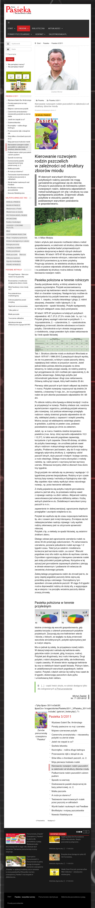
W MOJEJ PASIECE (43, 115)
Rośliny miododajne (13, 222)
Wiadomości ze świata (14, 212)
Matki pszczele (11, 254)
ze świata (64, 860)
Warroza (22, 254)
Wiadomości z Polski (13, 209)
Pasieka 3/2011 (57, 43)
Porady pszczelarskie (19, 34)
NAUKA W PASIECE (13, 205)
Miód (8, 231)
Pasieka (23, 28)
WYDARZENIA (11, 219)
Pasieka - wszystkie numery (25, 897)
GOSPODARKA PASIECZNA (16, 234)
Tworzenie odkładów (16, 318)
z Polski (51, 845)
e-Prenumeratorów (63, 688)
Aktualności (54, 28)
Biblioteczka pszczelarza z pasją (73, 897)
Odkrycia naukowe (13, 258)
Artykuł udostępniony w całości (17, 241)
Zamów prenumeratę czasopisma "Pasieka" (41, 735)
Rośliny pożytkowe (13, 251)
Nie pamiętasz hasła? (16, 67)
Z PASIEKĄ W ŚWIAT (13, 248)
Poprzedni (84, 831)
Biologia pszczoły (12, 244)
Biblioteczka (38, 28)
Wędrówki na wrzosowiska (18, 306)
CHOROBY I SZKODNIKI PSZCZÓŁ (14, 226)
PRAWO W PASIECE (13, 264)
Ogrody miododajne (13, 261)
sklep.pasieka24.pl (58, 34)
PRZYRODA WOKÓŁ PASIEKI (16, 215)
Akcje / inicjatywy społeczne (16, 238)
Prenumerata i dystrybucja (48, 897)
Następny (87, 831)
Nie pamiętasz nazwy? (16, 64)
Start (10, 28)
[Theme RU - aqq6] (18, 10)
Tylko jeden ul (13, 310)
